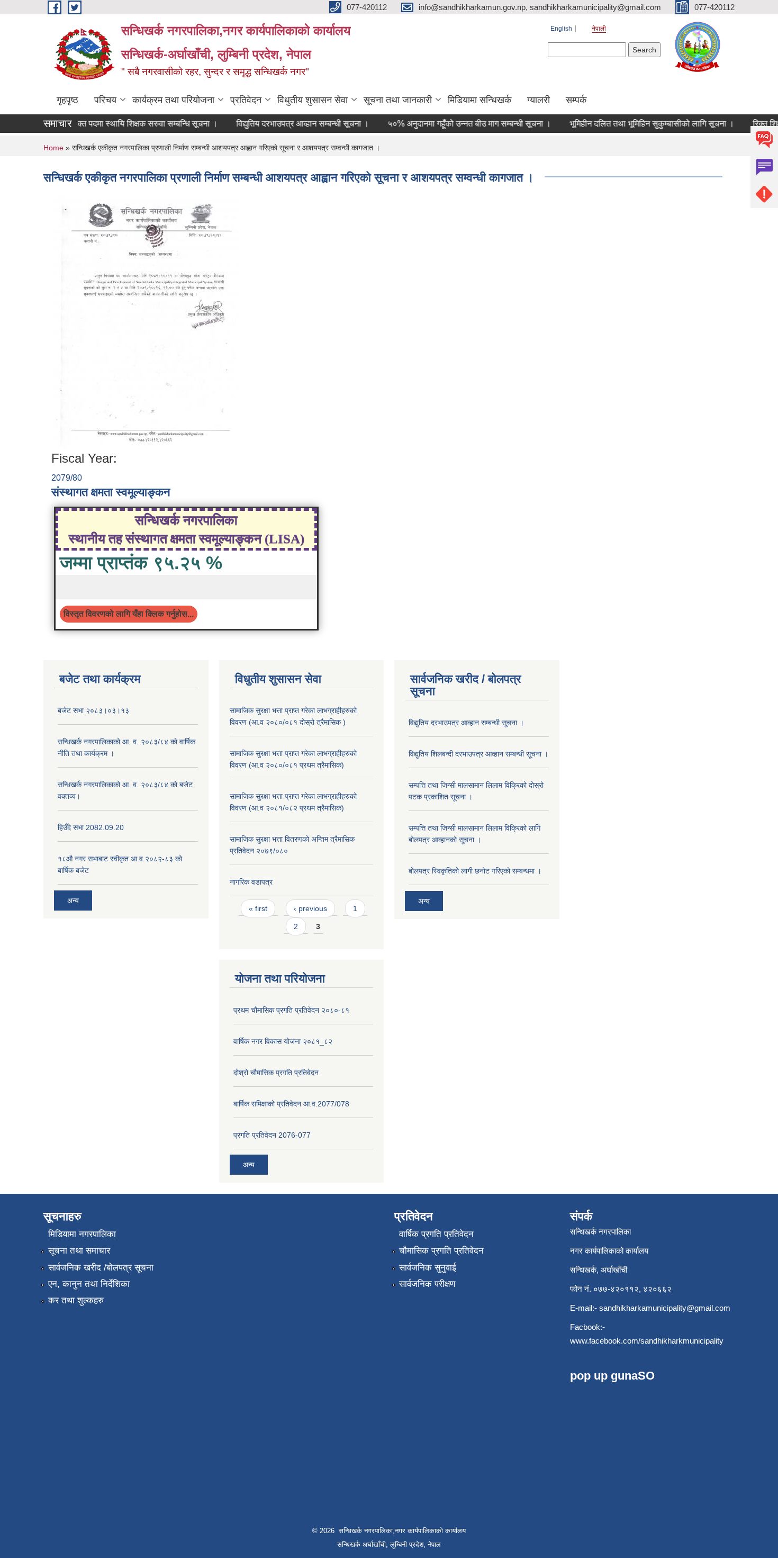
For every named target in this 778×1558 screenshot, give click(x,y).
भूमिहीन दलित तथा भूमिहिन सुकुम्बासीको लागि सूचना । (602, 123)
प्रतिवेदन (245, 100)
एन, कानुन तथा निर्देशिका (89, 1284)
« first (258, 908)
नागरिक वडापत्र (251, 882)
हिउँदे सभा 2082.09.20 (91, 827)
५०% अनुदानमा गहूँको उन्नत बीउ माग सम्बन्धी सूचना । (419, 123)
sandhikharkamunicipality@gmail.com (664, 1307)
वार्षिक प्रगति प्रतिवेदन (436, 1234)
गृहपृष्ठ (67, 100)
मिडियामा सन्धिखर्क (479, 100)
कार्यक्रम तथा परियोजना (173, 100)
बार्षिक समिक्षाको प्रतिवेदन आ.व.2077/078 (291, 1104)
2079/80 (66, 477)
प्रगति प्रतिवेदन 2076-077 (272, 1135)
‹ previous (310, 908)
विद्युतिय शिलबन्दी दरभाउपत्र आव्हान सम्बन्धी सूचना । (478, 754)
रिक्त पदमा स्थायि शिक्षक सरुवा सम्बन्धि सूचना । (95, 123)
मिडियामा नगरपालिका (82, 1234)
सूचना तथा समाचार (79, 1251)
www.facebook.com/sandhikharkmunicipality (646, 1340)
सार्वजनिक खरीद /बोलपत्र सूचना (100, 1268)
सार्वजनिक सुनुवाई (427, 1268)
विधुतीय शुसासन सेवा (312, 100)
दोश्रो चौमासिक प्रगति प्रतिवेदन (276, 1072)
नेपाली (599, 28)
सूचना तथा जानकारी (398, 100)
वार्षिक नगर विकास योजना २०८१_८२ (282, 1041)
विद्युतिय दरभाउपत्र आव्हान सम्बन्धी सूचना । (252, 123)
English (561, 28)
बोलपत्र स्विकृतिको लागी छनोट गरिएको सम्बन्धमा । (475, 871)
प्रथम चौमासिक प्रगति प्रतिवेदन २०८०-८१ (291, 1010)
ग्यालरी (538, 100)
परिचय (105, 100)
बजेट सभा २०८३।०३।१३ (93, 710)
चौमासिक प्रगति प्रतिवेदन (441, 1251)
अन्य (73, 900)
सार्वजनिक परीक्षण (427, 1284)
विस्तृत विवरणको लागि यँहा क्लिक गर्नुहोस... (129, 613)
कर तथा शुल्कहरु (76, 1300)
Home (53, 147)
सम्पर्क (576, 100)
